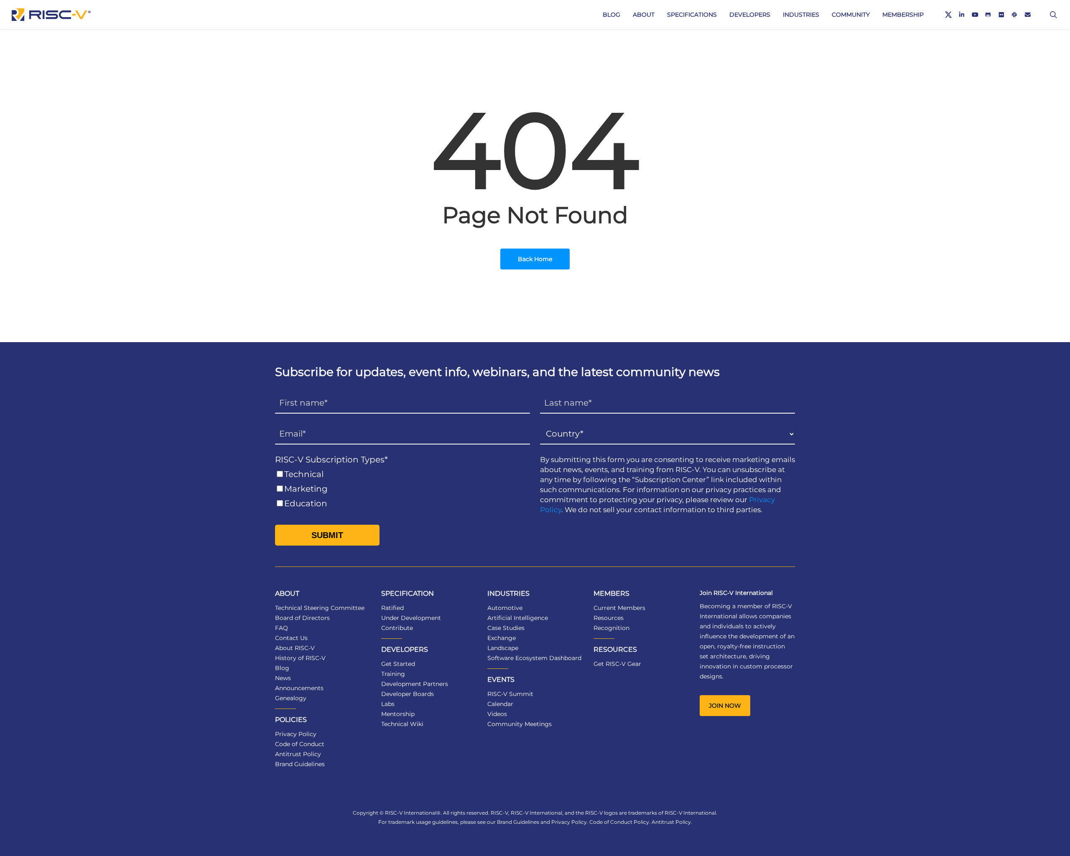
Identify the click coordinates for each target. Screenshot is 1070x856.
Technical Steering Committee (319, 608)
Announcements (299, 688)
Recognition (611, 628)
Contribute (397, 628)
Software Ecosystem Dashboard (534, 658)
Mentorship (398, 714)
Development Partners (414, 684)
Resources (609, 618)
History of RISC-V (300, 658)
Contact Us (291, 638)
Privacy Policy (295, 734)
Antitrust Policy (298, 754)
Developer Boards (407, 694)
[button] (725, 705)
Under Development (411, 618)
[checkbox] (402, 489)
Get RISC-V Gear (617, 664)
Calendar (500, 704)
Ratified (392, 608)
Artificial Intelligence (517, 618)
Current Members (619, 608)
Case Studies (506, 628)
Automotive (504, 608)
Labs (388, 704)
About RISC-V (295, 648)
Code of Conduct (299, 744)
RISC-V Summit (510, 694)
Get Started (398, 664)
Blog (282, 668)
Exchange (501, 638)
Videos (497, 714)
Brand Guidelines (300, 764)
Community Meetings (519, 724)
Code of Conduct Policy (619, 822)
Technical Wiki (402, 724)
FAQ (281, 628)
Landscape (502, 648)
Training (393, 674)
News (283, 678)
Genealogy (290, 698)
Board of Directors (302, 618)
